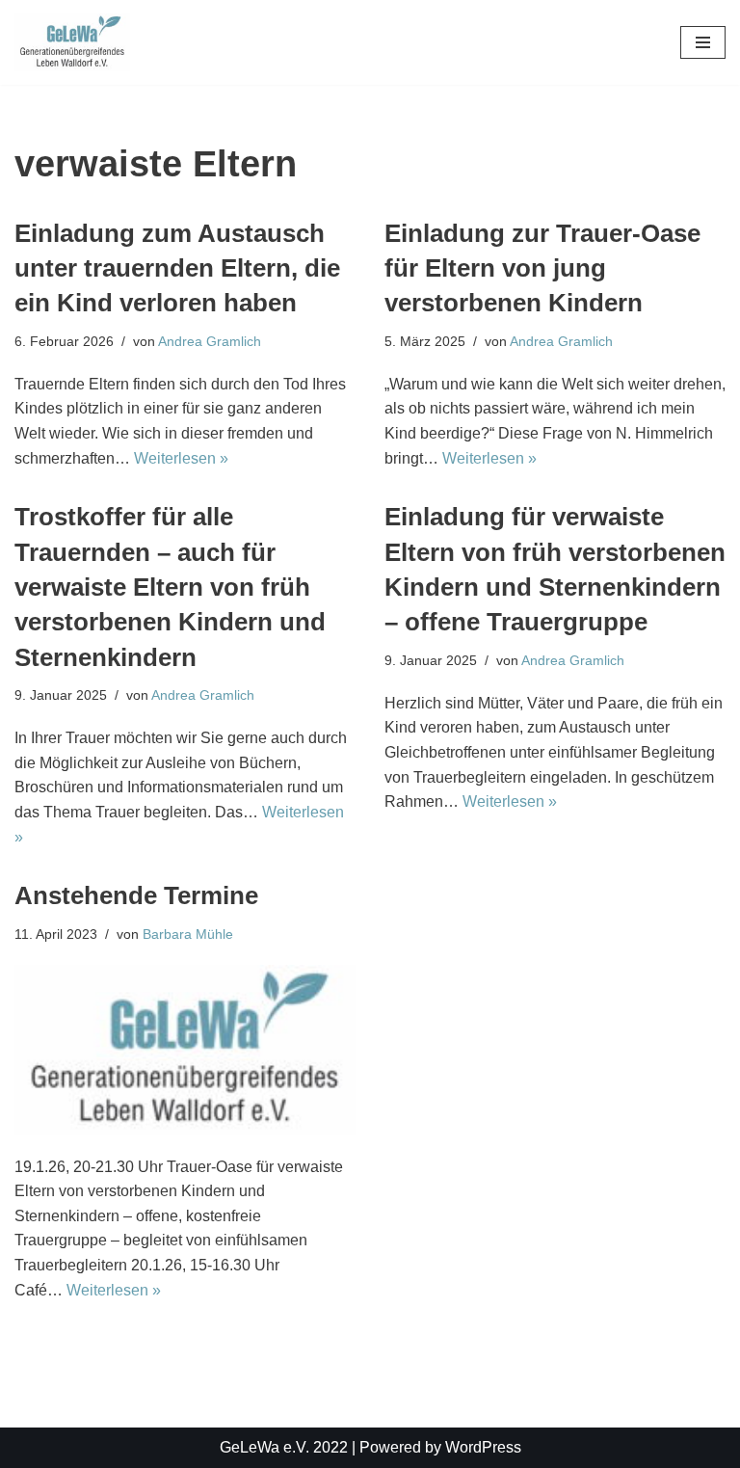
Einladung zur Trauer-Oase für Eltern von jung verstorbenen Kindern (542, 268)
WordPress (483, 1447)
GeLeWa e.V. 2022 (284, 1447)
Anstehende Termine (136, 895)
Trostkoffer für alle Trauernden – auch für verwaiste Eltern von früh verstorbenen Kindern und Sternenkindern (170, 587)
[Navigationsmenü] (703, 42)
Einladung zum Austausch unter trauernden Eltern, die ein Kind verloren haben (177, 268)
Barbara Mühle (188, 934)
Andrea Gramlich (209, 341)
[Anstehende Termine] (185, 1050)
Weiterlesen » (181, 458)
